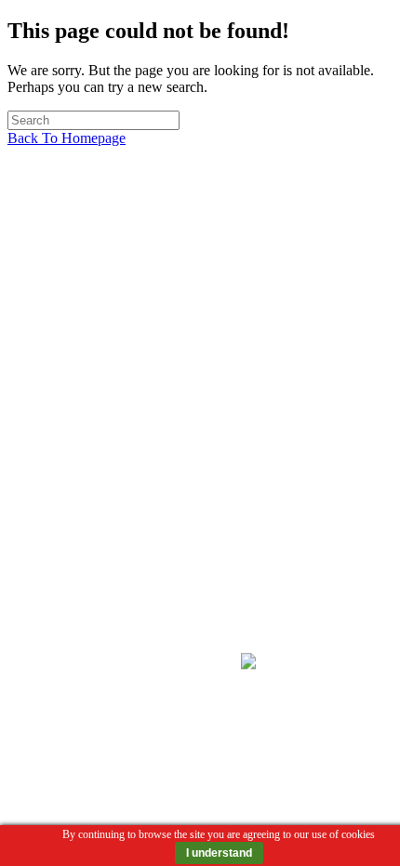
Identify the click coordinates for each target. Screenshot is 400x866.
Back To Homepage (66, 138)
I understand (219, 852)
